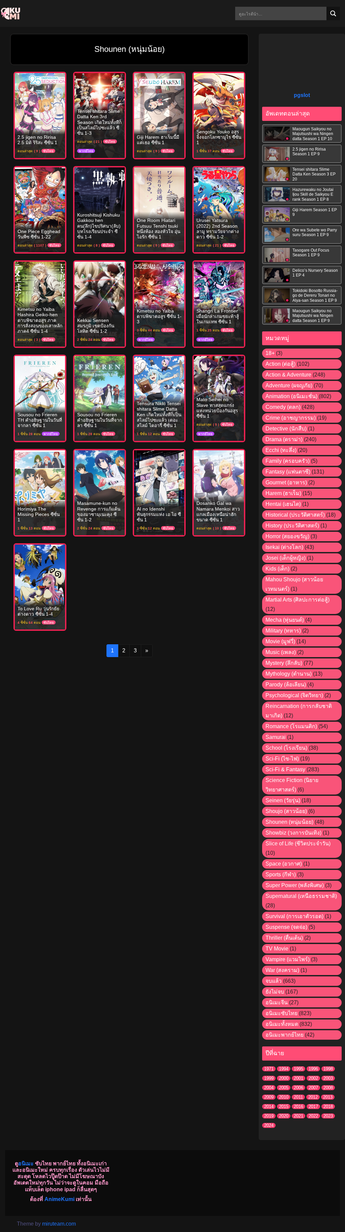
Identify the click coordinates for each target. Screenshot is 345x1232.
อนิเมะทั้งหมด (281, 1024)
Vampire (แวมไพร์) (287, 959)
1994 (283, 1068)
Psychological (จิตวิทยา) (294, 695)
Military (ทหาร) (283, 631)
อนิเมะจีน (276, 1002)
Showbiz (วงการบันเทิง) (293, 833)
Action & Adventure (288, 375)
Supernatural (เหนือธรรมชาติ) (301, 896)
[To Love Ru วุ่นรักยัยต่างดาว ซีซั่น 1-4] (39, 586)
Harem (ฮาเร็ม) (283, 493)
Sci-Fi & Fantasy (285, 769)
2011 (298, 1097)
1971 (269, 1068)
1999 (269, 1078)
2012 (313, 1097)
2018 (328, 1106)
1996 (313, 1068)
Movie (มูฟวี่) (280, 641)
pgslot (302, 95)
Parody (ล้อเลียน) (285, 684)
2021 (298, 1115)
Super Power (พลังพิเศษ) (294, 885)
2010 (283, 1097)
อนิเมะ (26, 1163)
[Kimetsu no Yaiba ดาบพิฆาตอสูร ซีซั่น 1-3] (159, 303)
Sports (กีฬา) (280, 874)
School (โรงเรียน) (286, 748)
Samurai (275, 737)
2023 (328, 1115)
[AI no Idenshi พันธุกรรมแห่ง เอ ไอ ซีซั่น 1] (159, 492)
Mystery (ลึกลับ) (283, 663)
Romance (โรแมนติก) (291, 726)
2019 (269, 1115)
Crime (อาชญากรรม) (290, 418)
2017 (313, 1106)
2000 (283, 1078)
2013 (328, 1097)
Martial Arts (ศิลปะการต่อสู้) (297, 600)
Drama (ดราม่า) (284, 439)
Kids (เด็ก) (277, 569)
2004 (269, 1087)
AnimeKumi (59, 1199)
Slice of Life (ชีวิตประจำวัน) (298, 843)
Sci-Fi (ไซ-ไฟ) (282, 758)
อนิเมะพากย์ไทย (284, 1035)
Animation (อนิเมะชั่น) (291, 396)
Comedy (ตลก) (283, 407)
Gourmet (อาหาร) (286, 482)
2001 (298, 1078)
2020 (283, 1115)
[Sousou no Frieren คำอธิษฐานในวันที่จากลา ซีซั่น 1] (99, 398)
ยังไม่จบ (274, 992)
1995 (298, 1068)
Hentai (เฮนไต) (283, 504)
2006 (298, 1087)
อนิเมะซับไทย (281, 1013)
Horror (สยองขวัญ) (287, 536)
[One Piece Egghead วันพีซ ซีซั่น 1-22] (39, 209)
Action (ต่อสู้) (280, 364)
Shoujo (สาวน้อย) (286, 811)
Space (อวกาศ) (283, 864)
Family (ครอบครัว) (287, 461)
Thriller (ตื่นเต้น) (284, 938)
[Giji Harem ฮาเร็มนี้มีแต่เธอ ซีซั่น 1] (159, 115)
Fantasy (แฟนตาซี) (287, 472)
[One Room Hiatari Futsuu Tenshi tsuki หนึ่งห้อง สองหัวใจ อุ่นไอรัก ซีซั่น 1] (159, 209)
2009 (269, 1097)
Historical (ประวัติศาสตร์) (295, 515)
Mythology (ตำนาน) (288, 674)
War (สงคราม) (282, 970)
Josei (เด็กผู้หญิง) (285, 558)
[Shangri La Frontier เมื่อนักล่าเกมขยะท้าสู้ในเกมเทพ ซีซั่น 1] (218, 303)
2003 (328, 1078)
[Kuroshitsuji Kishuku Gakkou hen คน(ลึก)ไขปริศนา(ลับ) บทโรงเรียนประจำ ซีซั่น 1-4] (99, 209)
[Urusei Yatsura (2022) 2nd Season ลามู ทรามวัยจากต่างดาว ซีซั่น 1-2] (218, 209)
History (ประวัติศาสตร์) (292, 525)
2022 (313, 1115)
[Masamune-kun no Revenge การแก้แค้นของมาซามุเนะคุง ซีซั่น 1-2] (99, 492)
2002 (313, 1078)
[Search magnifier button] (333, 13)
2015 (283, 1106)
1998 (328, 1068)
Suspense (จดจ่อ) (286, 927)
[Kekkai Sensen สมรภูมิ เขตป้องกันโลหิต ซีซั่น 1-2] (99, 303)
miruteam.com (59, 1224)
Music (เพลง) (280, 652)
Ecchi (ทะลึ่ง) (280, 450)
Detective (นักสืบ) (286, 428)
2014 (269, 1106)
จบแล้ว (273, 981)
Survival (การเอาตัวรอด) (294, 916)
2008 (328, 1087)
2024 (269, 1125)
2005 (283, 1087)
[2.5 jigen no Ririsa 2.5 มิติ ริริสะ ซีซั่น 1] (39, 115)
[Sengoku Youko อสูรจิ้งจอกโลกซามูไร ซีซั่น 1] (218, 115)
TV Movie (276, 948)
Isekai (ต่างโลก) (284, 547)
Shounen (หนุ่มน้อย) (289, 822)
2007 (313, 1087)
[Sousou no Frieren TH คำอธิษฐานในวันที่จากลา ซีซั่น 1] (39, 398)
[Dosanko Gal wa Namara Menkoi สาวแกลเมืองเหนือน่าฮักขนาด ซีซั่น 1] (218, 492)
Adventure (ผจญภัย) (288, 385)
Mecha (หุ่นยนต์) (284, 620)
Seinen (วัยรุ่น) (282, 800)
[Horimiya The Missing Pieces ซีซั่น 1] (39, 492)
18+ (270, 353)
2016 (298, 1106)
